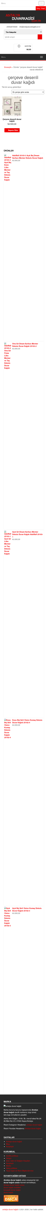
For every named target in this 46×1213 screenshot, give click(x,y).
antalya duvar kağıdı (34, 1124)
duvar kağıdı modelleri (12, 1187)
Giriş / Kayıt (41, 8)
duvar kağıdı (8, 1192)
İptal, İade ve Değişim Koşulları (18, 1160)
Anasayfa (7, 67)
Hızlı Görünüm (21, 99)
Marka (8, 1165)
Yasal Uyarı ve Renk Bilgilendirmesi (19, 1170)
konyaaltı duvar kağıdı (12, 1190)
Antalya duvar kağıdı (33, 1128)
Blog (8, 1144)
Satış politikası (11, 1168)
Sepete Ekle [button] (13, 130)
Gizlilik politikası (12, 1155)
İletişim (9, 1158)
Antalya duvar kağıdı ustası (14, 1185)
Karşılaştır (10, 1146)
